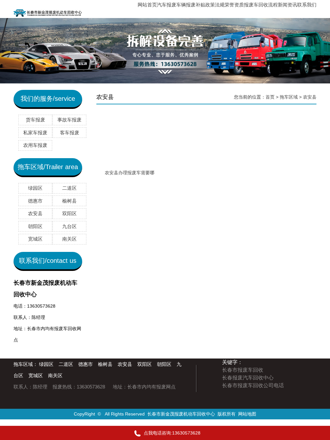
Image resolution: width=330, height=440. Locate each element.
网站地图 (247, 413)
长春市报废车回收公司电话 (253, 385)
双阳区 (144, 364)
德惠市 (85, 364)
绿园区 (46, 364)
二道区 (66, 364)
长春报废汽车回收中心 (248, 377)
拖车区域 (289, 97)
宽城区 (35, 375)
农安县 (309, 97)
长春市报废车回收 (242, 370)
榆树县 (105, 364)
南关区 (55, 375)
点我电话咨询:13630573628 (172, 432)
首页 (270, 97)
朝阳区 (164, 364)
